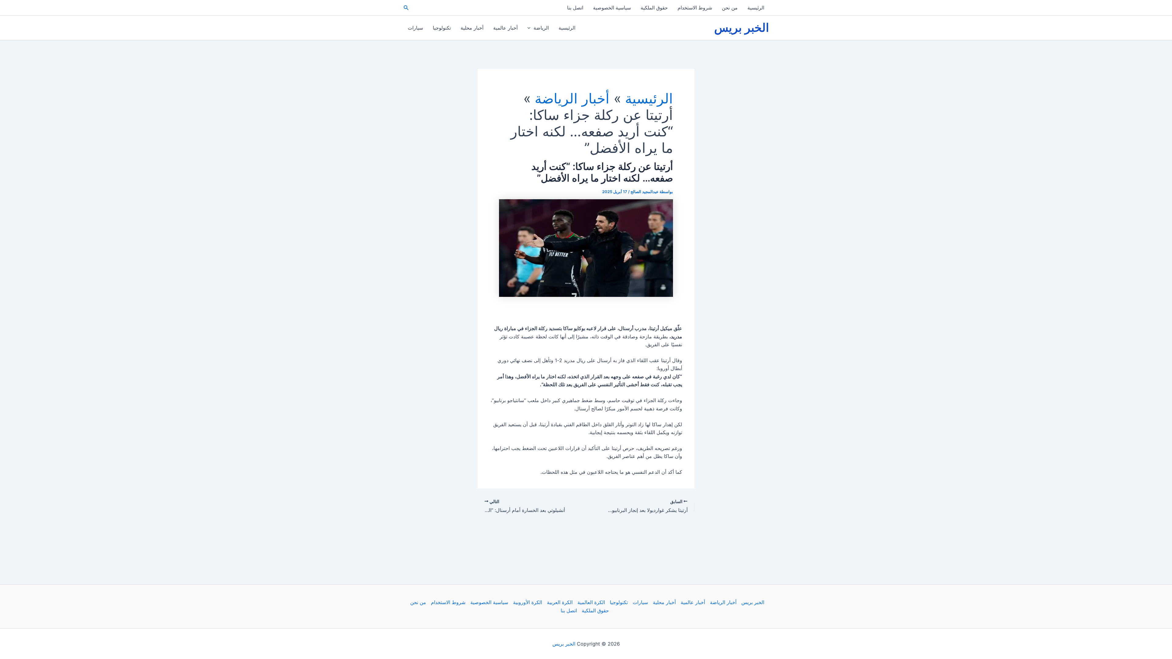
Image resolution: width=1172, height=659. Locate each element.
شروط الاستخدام (695, 8)
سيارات (415, 28)
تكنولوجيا (442, 28)
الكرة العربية (560, 602)
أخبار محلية (472, 28)
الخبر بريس (741, 27)
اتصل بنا (575, 8)
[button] (405, 8)
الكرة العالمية (591, 602)
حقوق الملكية (654, 8)
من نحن (730, 8)
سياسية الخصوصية (612, 8)
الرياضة (541, 28)
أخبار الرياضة (723, 602)
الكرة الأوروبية (527, 602)
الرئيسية (755, 8)
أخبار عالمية (505, 28)
